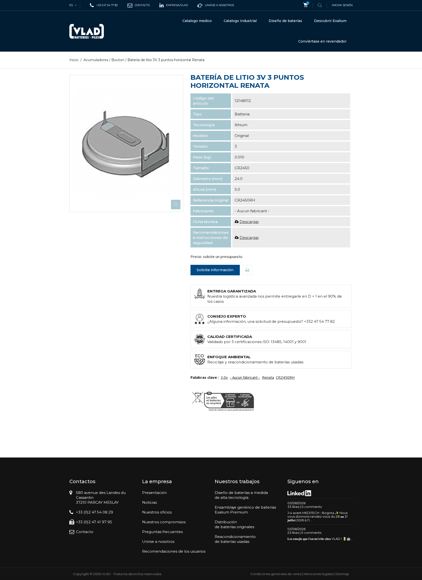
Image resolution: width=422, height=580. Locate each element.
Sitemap (342, 574)
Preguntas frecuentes (162, 531)
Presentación (154, 492)
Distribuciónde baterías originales (234, 524)
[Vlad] (89, 31)
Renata (268, 377)
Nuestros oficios (157, 512)
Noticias (149, 502)
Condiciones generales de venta (276, 574)
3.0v (224, 377)
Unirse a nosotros (158, 541)
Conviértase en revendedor (322, 41)
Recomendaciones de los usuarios (173, 551)
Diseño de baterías (285, 21)
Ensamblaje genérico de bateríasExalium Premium (245, 509)
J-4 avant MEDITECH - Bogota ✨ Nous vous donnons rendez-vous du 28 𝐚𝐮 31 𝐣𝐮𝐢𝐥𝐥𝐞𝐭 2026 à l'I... (317, 516)
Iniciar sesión (342, 5)
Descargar (249, 221)
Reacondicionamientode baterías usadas (235, 539)
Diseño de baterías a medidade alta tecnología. (241, 495)
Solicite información (215, 270)
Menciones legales (318, 574)
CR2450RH (285, 377)
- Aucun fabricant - (245, 377)
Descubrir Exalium (330, 21)
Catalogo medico (197, 21)
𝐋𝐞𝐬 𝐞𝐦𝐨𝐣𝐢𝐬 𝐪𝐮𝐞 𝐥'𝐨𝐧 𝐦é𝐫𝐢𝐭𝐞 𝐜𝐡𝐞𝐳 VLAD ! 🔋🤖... (320, 539)
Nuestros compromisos (164, 522)
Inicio (73, 60)
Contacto (84, 531)
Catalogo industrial (240, 21)
